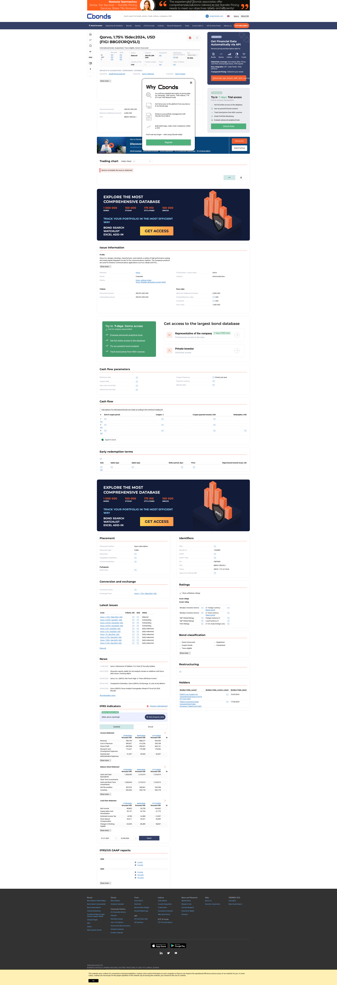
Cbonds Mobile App (141, 911)
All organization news (107, 695)
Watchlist (137, 904)
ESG (88, 923)
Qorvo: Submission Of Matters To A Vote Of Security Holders (132, 666)
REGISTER (245, 16)
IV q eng (140, 878)
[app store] (159, 945)
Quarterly (116, 727)
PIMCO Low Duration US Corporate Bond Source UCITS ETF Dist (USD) (191, 696)
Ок (93, 981)
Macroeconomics (164, 914)
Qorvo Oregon (180, 74)
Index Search (162, 901)
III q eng (140, 875)
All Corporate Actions (118, 912)
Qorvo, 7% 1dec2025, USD (109, 634)
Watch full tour (239, 148)
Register (168, 142)
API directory (138, 922)
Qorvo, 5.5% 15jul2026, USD (110, 629)
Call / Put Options (117, 922)
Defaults (114, 915)
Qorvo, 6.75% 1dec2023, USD (111, 637)
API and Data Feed (141, 919)
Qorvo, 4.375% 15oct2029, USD (111, 623)
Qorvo (138, 273)
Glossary (185, 914)
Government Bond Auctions (120, 926)
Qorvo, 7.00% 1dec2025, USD (111, 640)
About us (227, 26)
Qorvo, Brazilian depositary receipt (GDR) (151, 282)
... (90, 75)
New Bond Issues (117, 919)
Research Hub (186, 904)
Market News (186, 901)
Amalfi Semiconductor (117, 74)
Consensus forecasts (165, 911)
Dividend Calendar (117, 904)
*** (121, 55)
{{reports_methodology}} (159, 706)
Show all (103, 648)
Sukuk (89, 927)
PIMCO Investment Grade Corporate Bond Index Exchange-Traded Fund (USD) (191, 704)
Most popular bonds (94, 930)
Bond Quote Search (94, 907)
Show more (104, 267)
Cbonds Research (188, 907)
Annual (150, 727)
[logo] (99, 16)
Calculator (232, 901)
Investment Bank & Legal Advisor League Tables (96, 915)
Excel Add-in (197, 26)
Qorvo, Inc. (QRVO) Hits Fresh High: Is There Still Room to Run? (133, 678)
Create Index (162, 907)
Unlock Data (228, 126)
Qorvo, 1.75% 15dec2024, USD (145, 593)
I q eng (139, 862)
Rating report (210, 610)
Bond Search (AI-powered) (96, 904)
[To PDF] (190, 38)
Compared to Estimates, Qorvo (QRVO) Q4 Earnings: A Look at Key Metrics (137, 683)
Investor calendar (117, 933)
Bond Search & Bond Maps (96, 901)
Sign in (236, 16)
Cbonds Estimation (94, 911)
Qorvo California (148, 74)
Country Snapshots (165, 904)
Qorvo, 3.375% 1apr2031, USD (111, 620)
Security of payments (212, 904)
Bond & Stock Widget (141, 907)
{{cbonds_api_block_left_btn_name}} (229, 78)
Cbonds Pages (92, 920)
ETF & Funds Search (165, 922)
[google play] (178, 945)
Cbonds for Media (188, 911)
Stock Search (115, 901)
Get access (239, 141)
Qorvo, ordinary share (143, 280)
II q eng (140, 865)
